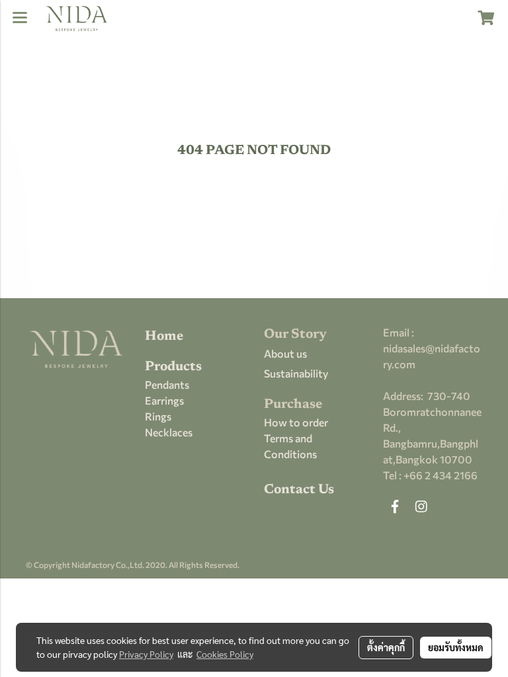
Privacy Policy (146, 654)
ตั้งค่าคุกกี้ (386, 647)
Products (173, 367)
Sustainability (296, 373)
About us (285, 353)
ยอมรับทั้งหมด (456, 647)
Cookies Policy (224, 654)
